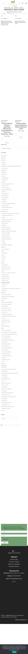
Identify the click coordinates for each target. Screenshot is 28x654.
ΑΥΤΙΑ (3, 381)
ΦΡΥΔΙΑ (3, 259)
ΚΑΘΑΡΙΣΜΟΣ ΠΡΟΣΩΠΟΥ (7, 314)
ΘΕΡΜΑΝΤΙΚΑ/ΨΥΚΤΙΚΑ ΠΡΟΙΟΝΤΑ (9, 396)
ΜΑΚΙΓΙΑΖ (3, 247)
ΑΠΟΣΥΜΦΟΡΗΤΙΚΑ (6, 379)
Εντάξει (14, 652)
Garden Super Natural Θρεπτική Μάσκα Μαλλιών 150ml (21, 126)
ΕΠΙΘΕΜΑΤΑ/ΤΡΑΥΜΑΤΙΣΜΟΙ (7, 392)
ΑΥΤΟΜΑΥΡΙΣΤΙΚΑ (5, 346)
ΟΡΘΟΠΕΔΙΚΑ (4, 398)
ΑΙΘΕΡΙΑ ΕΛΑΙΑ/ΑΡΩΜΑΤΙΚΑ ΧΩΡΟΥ (9, 369)
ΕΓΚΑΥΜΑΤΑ (4, 390)
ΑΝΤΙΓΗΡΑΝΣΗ (5, 306)
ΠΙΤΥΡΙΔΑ (3, 286)
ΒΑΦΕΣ (3, 270)
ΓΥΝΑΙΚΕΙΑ (4, 164)
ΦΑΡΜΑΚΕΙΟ (4, 365)
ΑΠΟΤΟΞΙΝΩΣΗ (5, 168)
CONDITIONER (4, 265)
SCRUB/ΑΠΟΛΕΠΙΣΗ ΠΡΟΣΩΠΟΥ (8, 296)
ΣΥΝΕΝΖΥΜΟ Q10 (5, 205)
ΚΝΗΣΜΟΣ (4, 357)
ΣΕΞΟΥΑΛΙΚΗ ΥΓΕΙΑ (5, 404)
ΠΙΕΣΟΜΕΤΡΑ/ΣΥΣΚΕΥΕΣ (7, 402)
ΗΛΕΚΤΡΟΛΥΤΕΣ (5, 185)
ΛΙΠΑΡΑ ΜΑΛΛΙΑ (5, 280)
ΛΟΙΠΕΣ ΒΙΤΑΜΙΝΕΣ (5, 187)
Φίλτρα (3, 13)
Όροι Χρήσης (5, 539)
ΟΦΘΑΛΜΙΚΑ (4, 400)
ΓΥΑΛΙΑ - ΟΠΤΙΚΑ (5, 385)
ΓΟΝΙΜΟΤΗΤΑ (4, 180)
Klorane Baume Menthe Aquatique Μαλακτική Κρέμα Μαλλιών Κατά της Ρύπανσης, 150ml (7, 128)
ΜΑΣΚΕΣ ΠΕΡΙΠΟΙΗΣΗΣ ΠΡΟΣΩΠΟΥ (9, 316)
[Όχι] (26, 649)
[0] (27, 3)
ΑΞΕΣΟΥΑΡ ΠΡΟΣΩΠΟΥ (6, 308)
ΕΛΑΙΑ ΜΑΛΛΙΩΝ (5, 274)
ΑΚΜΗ (3, 300)
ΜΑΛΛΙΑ (21, 7)
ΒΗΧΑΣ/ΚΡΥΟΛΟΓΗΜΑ (6, 383)
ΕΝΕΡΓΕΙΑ (4, 182)
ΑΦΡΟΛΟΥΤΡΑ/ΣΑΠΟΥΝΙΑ (7, 347)
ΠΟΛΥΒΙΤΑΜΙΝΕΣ (5, 197)
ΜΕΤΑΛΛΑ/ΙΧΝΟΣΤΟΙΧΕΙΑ (7, 189)
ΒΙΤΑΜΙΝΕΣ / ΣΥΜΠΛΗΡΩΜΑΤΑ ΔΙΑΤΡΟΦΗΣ (11, 166)
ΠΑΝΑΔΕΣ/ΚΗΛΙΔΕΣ (6, 320)
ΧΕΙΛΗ (3, 260)
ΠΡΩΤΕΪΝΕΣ (4, 201)
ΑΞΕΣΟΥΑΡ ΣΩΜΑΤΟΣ (6, 338)
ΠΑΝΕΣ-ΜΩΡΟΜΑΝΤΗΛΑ (7, 239)
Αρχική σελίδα (7, 7)
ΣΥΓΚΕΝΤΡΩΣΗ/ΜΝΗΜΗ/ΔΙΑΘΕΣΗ (9, 203)
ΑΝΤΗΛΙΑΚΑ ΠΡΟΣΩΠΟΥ (7, 304)
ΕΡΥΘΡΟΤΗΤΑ (4, 312)
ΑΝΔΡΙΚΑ (3, 162)
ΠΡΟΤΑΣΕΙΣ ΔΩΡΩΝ (5, 326)
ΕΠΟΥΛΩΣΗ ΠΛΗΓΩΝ (6, 394)
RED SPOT (3, 158)
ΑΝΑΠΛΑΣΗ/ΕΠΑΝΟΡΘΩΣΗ (7, 302)
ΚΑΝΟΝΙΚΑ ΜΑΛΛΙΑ (6, 278)
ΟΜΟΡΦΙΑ (4, 191)
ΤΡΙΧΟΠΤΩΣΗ (4, 290)
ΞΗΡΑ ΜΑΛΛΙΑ (4, 284)
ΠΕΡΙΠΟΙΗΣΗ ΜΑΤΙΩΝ (6, 322)
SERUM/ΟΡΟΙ (4, 298)
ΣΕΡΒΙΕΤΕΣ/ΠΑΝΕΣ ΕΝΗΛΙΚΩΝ (8, 406)
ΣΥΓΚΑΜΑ (4, 242)
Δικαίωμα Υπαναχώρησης (14, 564)
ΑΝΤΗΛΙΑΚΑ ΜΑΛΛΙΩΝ (6, 268)
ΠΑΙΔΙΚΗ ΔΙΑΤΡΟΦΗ (6, 235)
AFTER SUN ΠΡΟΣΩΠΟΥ (6, 294)
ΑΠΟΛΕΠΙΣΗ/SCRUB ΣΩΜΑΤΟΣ (8, 340)
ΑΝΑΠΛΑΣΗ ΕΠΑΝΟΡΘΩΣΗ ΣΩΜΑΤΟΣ (9, 334)
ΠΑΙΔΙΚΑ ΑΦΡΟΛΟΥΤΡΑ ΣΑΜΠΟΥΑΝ (9, 231)
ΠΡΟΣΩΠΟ (4, 257)
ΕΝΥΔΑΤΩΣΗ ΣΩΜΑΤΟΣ (6, 351)
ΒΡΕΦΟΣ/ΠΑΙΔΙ (4, 211)
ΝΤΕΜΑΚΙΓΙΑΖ (4, 253)
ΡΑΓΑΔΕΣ (3, 363)
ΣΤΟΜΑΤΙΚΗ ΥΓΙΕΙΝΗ (6, 408)
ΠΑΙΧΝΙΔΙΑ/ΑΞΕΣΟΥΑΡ (6, 237)
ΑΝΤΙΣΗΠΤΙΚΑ (4, 375)
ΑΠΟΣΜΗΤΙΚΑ (4, 342)
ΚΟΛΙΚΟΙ (3, 217)
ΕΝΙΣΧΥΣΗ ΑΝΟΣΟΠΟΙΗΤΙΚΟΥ (8, 183)
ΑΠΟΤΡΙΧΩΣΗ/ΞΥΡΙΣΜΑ (6, 344)
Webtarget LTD (23, 619)
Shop (12, 7)
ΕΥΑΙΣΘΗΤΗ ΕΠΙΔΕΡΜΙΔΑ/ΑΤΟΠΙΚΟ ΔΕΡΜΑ (10, 213)
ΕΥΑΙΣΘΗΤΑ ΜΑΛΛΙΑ (6, 276)
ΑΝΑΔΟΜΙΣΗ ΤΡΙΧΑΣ (6, 267)
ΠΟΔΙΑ (3, 361)
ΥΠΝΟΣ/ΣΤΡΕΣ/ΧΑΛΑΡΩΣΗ (7, 207)
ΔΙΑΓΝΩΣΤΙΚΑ (4, 387)
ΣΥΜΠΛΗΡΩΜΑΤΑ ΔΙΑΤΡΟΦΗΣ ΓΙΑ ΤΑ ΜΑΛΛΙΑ (11, 288)
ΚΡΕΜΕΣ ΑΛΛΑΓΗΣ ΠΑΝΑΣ (7, 219)
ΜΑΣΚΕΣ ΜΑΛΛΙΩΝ (5, 282)
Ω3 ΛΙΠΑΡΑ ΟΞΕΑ (5, 209)
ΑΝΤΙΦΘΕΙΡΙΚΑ (4, 377)
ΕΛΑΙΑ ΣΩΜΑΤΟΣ (5, 349)
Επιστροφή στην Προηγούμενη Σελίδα (14, 11)
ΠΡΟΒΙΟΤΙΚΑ (4, 199)
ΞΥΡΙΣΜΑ (3, 318)
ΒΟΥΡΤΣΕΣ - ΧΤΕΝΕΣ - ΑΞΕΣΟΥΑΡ (8, 272)
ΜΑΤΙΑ (3, 251)
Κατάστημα (16, 7)
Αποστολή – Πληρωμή (14, 561)
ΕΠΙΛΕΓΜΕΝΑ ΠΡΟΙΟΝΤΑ (6, 245)
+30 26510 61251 (17, 575)
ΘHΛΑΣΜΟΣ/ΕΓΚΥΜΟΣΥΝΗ (7, 215)
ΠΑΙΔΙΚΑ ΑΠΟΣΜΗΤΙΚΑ (6, 229)
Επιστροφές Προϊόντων (14, 566)
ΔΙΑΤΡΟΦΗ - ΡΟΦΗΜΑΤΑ (7, 388)
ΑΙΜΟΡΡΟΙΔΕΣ (4, 371)
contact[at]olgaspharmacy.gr (15, 578)
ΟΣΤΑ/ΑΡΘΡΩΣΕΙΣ (5, 193)
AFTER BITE (4, 367)
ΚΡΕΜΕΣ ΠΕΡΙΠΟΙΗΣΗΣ (6, 221)
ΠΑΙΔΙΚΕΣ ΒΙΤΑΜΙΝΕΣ (6, 233)
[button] (7, 143)
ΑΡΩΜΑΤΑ (3, 160)
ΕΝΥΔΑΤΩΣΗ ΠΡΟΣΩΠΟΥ (7, 310)
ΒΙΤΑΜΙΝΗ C (4, 170)
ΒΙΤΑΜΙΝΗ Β (4, 174)
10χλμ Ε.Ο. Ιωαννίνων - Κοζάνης (16, 573)
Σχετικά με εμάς (14, 559)
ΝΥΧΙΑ (3, 255)
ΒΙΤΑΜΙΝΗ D (4, 172)
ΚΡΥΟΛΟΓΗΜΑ (5, 223)
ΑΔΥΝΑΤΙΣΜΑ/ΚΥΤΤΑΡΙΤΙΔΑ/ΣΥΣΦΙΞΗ (9, 332)
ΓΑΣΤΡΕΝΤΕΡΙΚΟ (5, 178)
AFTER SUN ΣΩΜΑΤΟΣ (6, 330)
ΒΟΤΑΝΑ (3, 176)
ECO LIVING (3, 155)
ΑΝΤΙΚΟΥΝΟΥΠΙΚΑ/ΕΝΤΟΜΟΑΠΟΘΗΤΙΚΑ (10, 373)
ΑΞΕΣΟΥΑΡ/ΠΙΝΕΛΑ (5, 249)
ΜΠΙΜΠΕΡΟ (4, 225)
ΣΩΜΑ (2, 328)
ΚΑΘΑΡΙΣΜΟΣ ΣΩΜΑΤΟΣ (7, 355)
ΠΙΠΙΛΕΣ (3, 240)
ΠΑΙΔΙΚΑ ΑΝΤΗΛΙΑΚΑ (6, 227)
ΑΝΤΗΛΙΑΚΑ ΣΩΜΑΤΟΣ (6, 336)
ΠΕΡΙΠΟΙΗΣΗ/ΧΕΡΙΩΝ (6, 359)
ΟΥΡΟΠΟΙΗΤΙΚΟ (5, 195)
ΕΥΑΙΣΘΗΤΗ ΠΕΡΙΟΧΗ (6, 353)
